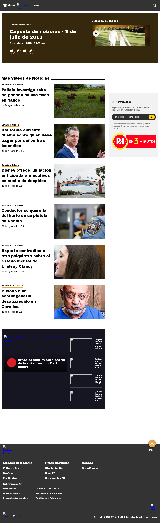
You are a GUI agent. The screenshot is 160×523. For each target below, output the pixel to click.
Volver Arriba (151, 449)
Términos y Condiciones (49, 493)
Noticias (25, 25)
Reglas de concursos (47, 489)
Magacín (8, 473)
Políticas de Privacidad (48, 498)
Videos (14, 25)
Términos (138, 124)
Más (36, 5)
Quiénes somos (11, 493)
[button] (19, 51)
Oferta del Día (54, 468)
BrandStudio (90, 468)
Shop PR (50, 473)
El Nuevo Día (11, 468)
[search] (154, 5)
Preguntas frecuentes (15, 498)
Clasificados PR (55, 478)
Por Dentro (10, 478)
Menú (11, 5)
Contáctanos (10, 489)
